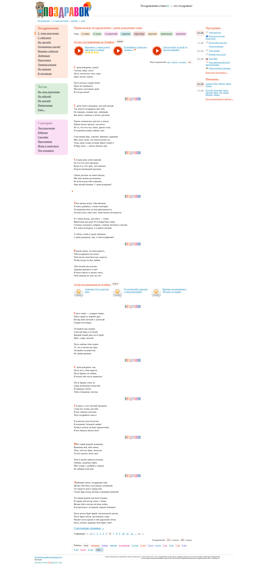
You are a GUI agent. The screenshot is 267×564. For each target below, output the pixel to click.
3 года (150, 545)
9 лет (76, 549)
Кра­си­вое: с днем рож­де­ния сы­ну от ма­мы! (97, 48)
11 (127, 533)
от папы (97, 34)
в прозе (174, 62)
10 (123, 533)
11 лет (90, 549)
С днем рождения (48, 33)
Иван (216, 93)
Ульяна (209, 86)
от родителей (111, 34)
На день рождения (49, 91)
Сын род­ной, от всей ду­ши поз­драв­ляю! (175, 48)
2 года (143, 545)
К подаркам (45, 73)
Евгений (209, 93)
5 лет (165, 545)
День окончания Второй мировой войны (218, 63)
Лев (220, 93)
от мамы (85, 34)
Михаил (209, 95)
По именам (44, 69)
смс (168, 62)
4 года (158, 545)
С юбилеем (44, 37)
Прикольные (45, 105)
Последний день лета (218, 43)
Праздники (44, 60)
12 (132, 533)
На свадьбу (44, 42)
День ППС (213, 59)
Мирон (222, 84)
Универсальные (47, 64)
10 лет (83, 549)
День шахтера (215, 32)
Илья (216, 84)
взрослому (139, 34)
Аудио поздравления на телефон (94, 42)
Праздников (45, 141)
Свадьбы (43, 137)
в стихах (182, 62)
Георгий (209, 90)
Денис (225, 90)
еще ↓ (99, 549)
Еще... (41, 109)
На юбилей (44, 96)
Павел (228, 84)
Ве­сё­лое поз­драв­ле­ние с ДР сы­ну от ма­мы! (175, 290)
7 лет (177, 545)
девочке (113, 545)
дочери (105, 545)
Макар (226, 93)
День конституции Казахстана (215, 37)
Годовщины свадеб (49, 46)
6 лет (171, 545)
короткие (152, 34)
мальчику (95, 545)
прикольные (166, 34)
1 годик (134, 545)
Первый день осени (217, 54)
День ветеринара (216, 46)
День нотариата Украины (220, 68)
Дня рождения (46, 128)
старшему (125, 34)
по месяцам (124, 545)
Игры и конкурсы (48, 146)
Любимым (44, 55)
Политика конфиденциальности (48, 557)
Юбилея (43, 132)
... (136, 533)
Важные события (48, 51)
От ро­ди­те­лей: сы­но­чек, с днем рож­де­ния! (136, 290)
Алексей (209, 84)
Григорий (218, 90)
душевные (181, 34)
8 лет (184, 545)
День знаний (214, 51)
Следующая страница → (89, 528)
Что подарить (46, 150)
